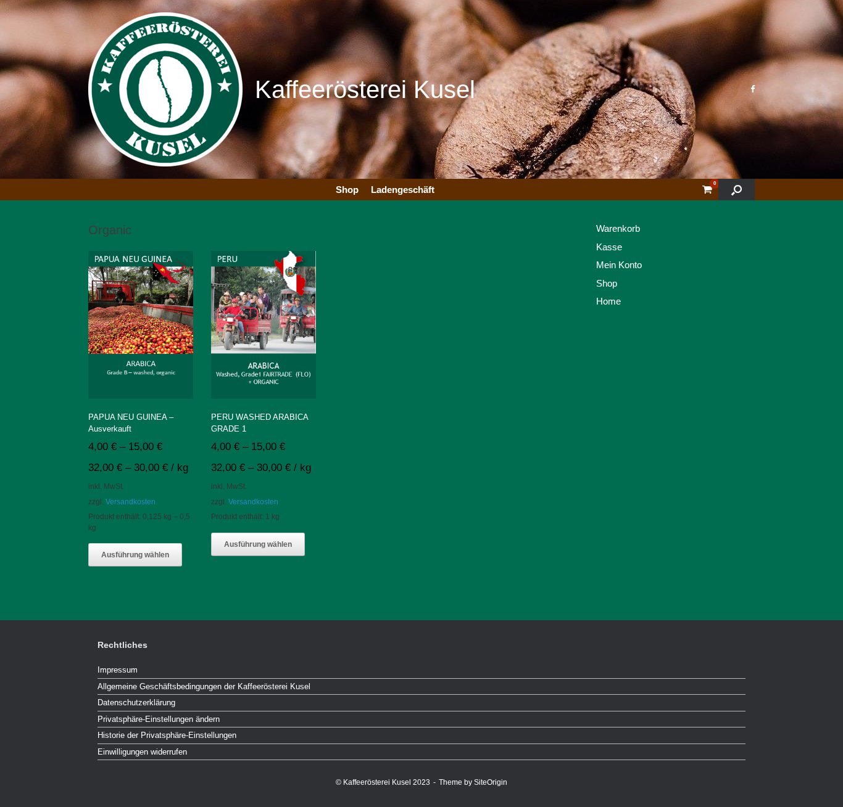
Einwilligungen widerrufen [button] (142, 751)
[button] (736, 189)
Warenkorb (618, 228)
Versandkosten (131, 502)
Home (608, 301)
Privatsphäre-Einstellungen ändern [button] (159, 719)
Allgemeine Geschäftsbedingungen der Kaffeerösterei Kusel (204, 686)
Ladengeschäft (402, 189)
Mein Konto (619, 265)
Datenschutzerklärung (136, 702)
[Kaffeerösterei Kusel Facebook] (752, 89)
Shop (347, 189)
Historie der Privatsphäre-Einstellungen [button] (167, 735)
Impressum (118, 669)
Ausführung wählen (135, 555)
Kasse (609, 247)
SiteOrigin (490, 782)
